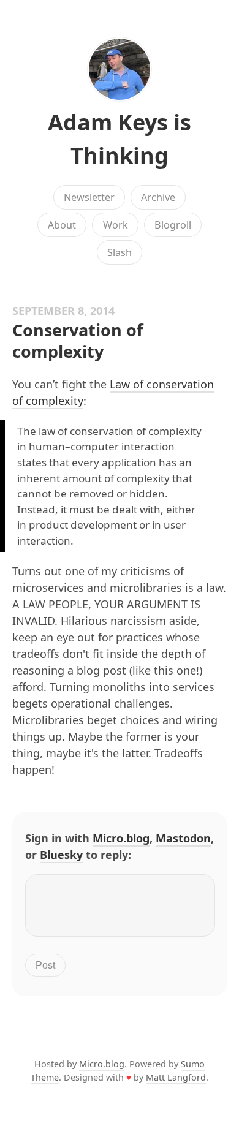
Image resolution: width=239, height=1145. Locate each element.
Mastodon (183, 838)
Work (115, 225)
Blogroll (172, 225)
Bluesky (61, 854)
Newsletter (89, 197)
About (62, 225)
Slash (119, 252)
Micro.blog (121, 838)
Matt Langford (176, 1077)
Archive (158, 197)
